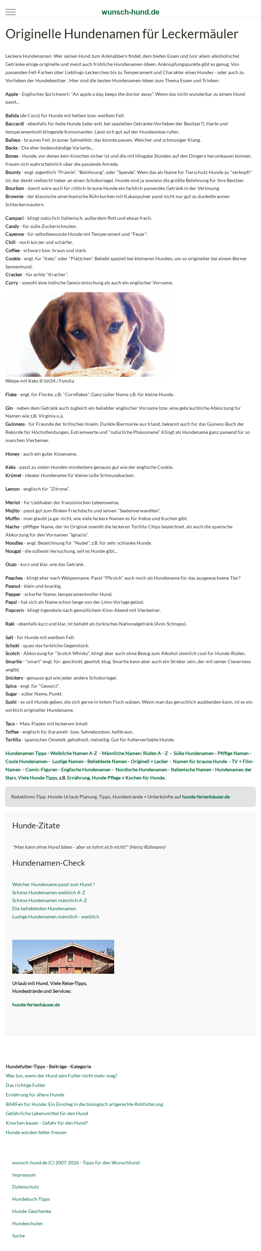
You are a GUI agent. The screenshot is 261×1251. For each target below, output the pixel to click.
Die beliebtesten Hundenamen (44, 908)
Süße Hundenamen (194, 753)
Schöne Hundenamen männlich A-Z (49, 900)
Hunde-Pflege (106, 777)
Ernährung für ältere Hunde (35, 1094)
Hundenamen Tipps (26, 753)
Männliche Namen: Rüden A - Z (135, 753)
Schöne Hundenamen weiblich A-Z (48, 892)
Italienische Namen (191, 769)
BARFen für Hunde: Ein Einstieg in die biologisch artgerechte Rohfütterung (84, 1104)
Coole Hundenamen (26, 761)
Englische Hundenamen (86, 769)
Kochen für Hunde (144, 777)
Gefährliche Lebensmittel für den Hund (47, 1113)
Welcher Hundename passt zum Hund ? (54, 884)
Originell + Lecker (149, 761)
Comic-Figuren (41, 769)
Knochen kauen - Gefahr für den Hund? (47, 1123)
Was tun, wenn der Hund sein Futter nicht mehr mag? (61, 1075)
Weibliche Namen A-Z (73, 753)
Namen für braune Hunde (200, 761)
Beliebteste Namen (107, 761)
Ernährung (78, 777)
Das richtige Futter (26, 1085)
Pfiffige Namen (233, 753)
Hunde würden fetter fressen (36, 1132)
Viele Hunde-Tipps (37, 777)
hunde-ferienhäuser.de (206, 796)
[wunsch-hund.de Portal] (130, 12)
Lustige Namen (68, 761)
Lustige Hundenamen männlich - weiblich (55, 916)
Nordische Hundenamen (141, 769)
